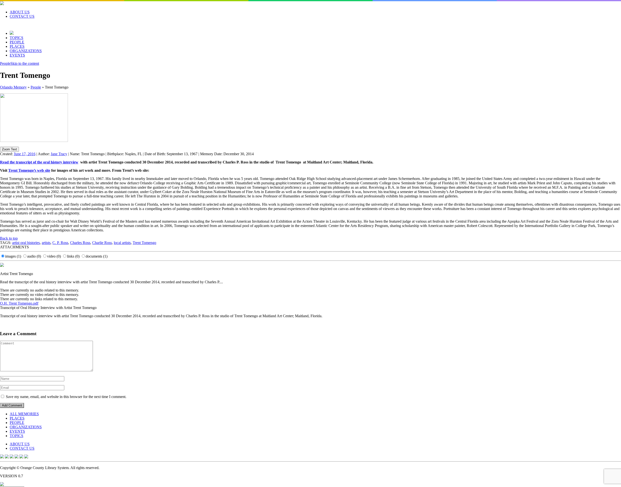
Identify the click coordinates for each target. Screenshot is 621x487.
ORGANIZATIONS (26, 51)
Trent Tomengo (144, 243)
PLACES (17, 46)
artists (46, 243)
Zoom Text (9, 149)
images (13, 256)
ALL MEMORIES (24, 414)
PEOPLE (17, 42)
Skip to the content (24, 63)
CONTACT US (22, 16)
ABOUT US (20, 12)
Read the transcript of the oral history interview (39, 162)
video (54, 256)
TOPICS (16, 38)
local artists (122, 243)
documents (96, 256)
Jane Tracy (59, 154)
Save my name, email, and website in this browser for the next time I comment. (66, 397)
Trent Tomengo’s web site (29, 170)
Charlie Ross (102, 243)
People (5, 63)
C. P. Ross (60, 243)
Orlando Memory (13, 87)
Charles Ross (80, 243)
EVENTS (17, 55)
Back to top (9, 238)
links (73, 256)
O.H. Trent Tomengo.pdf (19, 303)
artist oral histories (26, 243)
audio (34, 256)
